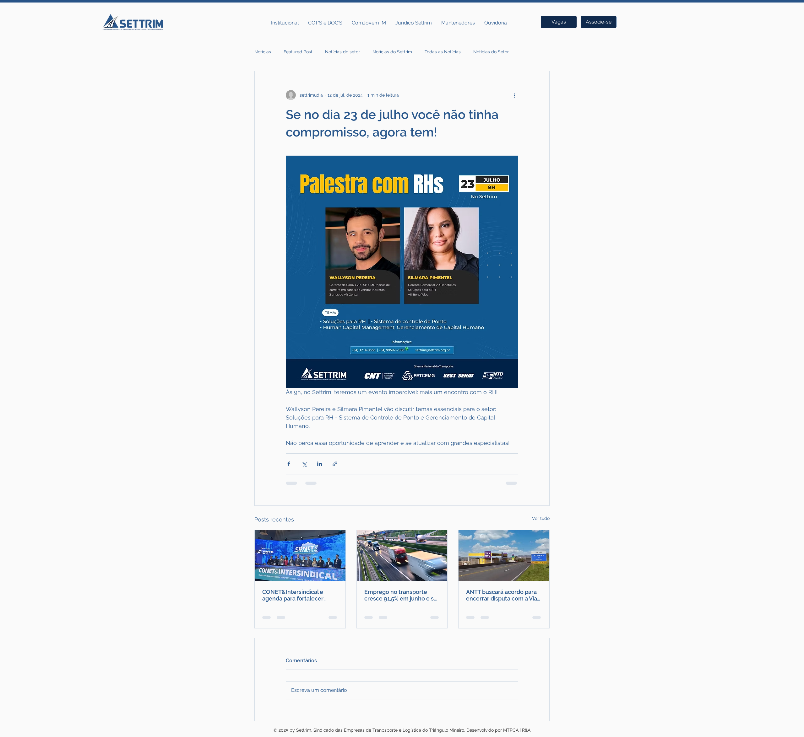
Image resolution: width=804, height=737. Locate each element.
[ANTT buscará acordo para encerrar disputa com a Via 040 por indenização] (504, 555)
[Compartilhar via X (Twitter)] (304, 464)
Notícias (262, 51)
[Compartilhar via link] (335, 464)
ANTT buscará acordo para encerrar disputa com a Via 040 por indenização (501, 595)
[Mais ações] (514, 95)
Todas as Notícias (443, 51)
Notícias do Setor (491, 51)
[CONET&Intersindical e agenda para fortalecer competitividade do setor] (300, 555)
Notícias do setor (342, 51)
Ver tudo (541, 518)
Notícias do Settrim (392, 51)
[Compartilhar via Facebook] (289, 464)
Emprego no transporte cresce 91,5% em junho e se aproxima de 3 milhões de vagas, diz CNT (400, 595)
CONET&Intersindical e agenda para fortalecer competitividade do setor (295, 595)
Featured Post (298, 51)
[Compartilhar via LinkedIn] (320, 464)
